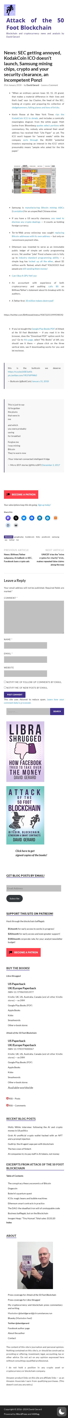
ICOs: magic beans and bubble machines (27, 1198)
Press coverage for (32, 1294)
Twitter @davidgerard (18, 1323)
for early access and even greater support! (34, 933)
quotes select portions (48, 125)
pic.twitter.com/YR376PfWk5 (22, 375)
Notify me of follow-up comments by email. (34, 682)
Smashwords (14, 1020)
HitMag (35, 1414)
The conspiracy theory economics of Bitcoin (29, 1183)
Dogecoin (12, 1188)
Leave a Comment (49, 85)
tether (12, 540)
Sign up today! (44, 505)
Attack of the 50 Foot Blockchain (35, 24)
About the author (16, 1333)
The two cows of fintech (19, 1148)
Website (9, 667)
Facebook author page (19, 1328)
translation (17, 211)
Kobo (10, 1015)
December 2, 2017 (51, 465)
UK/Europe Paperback (22, 988)
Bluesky (11, 1318)
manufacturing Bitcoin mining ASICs (44, 207)
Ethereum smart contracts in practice (26, 1203)
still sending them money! (35, 268)
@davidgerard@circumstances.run (35, 1313)
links (38, 537)
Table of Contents (14, 1175)
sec (6, 540)
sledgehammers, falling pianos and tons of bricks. (36, 107)
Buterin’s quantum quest (20, 1193)
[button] (61, 1411)
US (21, 997)
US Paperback (16, 984)
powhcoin (46, 537)
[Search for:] (35, 711)
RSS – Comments (17, 1105)
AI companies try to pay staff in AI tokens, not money (33, 1154)
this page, (28, 339)
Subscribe (14, 898)
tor (17, 540)
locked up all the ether (41, 261)
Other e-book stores (18, 1025)
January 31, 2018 (40, 381)
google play (19, 537)
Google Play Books (17, 1005)
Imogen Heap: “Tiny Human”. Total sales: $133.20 (31, 1218)
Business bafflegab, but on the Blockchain (28, 1213)
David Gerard (33, 85)
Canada (37, 997)
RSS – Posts (14, 1098)
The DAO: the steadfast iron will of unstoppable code (34, 1208)
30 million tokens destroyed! (40, 300)
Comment (11, 598)
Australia (28, 997)
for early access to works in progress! (31, 928)
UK (17, 997)
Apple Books (14, 1010)
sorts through (30, 140)
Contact (12, 1338)
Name (8, 639)
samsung (55, 537)
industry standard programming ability (39, 257)
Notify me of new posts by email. (27, 688)
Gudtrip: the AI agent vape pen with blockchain (31, 1144)
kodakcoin (29, 537)
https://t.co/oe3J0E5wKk (20, 371)
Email (8, 653)
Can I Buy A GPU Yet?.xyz (24, 275)
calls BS (53, 286)
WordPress (21, 1414)
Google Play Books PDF (43, 328)
